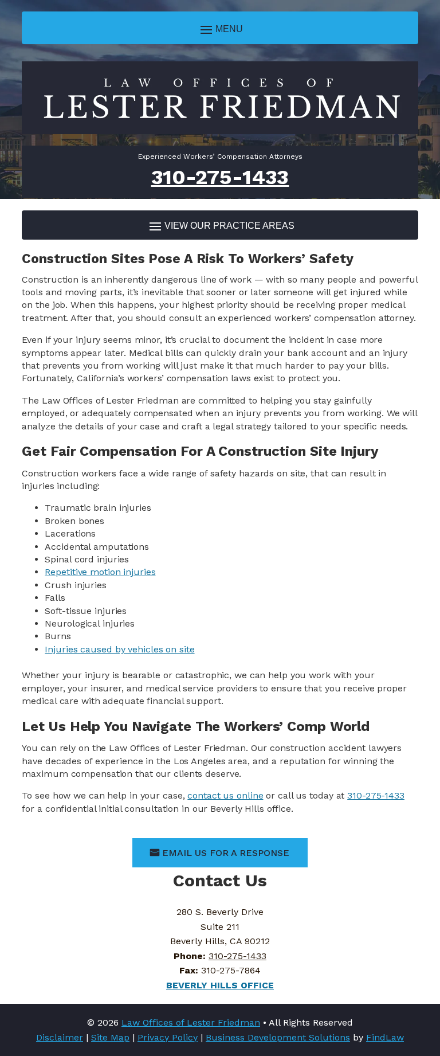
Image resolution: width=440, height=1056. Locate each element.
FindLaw (385, 1037)
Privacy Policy (168, 1037)
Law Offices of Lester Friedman (190, 1022)
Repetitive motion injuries (100, 571)
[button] (220, 29)
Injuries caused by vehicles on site (119, 649)
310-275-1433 (220, 177)
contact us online (225, 795)
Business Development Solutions (278, 1037)
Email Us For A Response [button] (225, 852)
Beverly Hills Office (220, 985)
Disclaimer (59, 1037)
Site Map (110, 1037)
